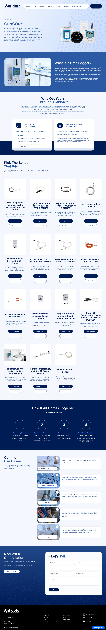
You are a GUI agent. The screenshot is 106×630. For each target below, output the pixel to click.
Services (42, 6)
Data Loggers (66, 615)
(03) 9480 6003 (77, 6)
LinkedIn (88, 621)
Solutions (28, 6)
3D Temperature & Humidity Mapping (52, 621)
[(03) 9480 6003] (72, 6)
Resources (58, 6)
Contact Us (66, 6)
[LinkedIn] (84, 621)
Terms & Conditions (9, 623)
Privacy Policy (7, 621)
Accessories (66, 614)
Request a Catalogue (68, 621)
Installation (46, 614)
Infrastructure (66, 619)
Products (50, 6)
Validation (45, 617)
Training (45, 619)
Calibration (46, 615)
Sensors (65, 617)
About (36, 6)
